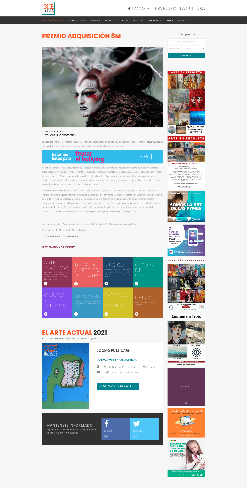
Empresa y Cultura (160, 20)
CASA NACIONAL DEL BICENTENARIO (60, 135)
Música (96, 20)
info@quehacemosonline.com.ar (121, 372)
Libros (109, 20)
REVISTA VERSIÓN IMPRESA (54, 338)
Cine (84, 20)
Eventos (138, 20)
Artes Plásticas (52, 20)
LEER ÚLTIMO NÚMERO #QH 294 (82, 338)
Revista (182, 20)
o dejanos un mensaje (116, 386)
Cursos (123, 20)
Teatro (72, 20)
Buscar (185, 55)
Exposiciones (68, 247)
